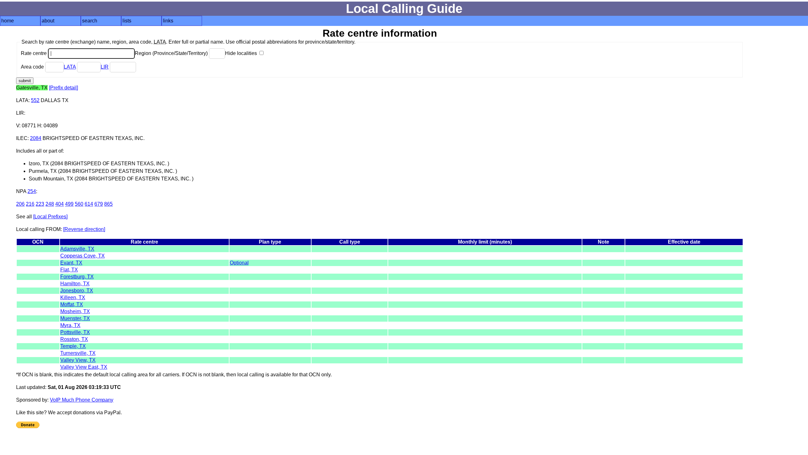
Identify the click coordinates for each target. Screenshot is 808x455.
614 (89, 204)
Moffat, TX (71, 304)
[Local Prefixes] (50, 216)
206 (20, 204)
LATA (70, 67)
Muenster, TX (75, 318)
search (89, 20)
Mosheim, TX (75, 311)
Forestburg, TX (77, 276)
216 (30, 204)
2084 (35, 138)
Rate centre (34, 53)
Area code (33, 67)
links (168, 20)
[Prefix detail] (63, 87)
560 (79, 204)
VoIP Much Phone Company (81, 400)
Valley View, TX (78, 360)
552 (35, 100)
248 (49, 204)
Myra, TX (70, 325)
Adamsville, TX (77, 249)
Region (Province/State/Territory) (172, 53)
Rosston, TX (74, 339)
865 (108, 204)
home (7, 20)
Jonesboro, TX (76, 290)
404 (59, 204)
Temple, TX (73, 346)
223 (40, 204)
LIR (105, 67)
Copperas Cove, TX (82, 255)
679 (98, 204)
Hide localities (241, 53)
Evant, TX (71, 262)
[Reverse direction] (84, 229)
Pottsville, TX (75, 332)
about (48, 20)
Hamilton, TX (75, 283)
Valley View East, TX (83, 367)
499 (69, 204)
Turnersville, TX (78, 353)
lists (126, 20)
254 (31, 191)
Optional (239, 262)
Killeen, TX (72, 297)
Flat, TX (69, 269)
